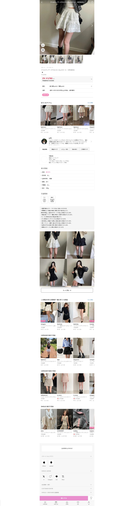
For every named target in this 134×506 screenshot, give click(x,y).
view (91, 141)
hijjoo (58, 359)
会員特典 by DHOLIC (66, 448)
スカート (43, 67)
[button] (91, 25)
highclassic (43, 127)
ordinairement (44, 395)
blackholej (59, 324)
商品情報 (44, 149)
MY (89, 504)
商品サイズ (54, 149)
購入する (64, 498)
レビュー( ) (64, 149)
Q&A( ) (74, 149)
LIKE (78, 504)
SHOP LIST (56, 504)
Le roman (59, 395)
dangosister (76, 359)
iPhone (44, 466)
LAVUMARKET (60, 431)
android (51, 466)
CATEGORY (45, 504)
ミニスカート (50, 67)
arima (42, 431)
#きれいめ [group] (45, 95)
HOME (67, 504)
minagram (43, 324)
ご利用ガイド (84, 149)
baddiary (75, 431)
